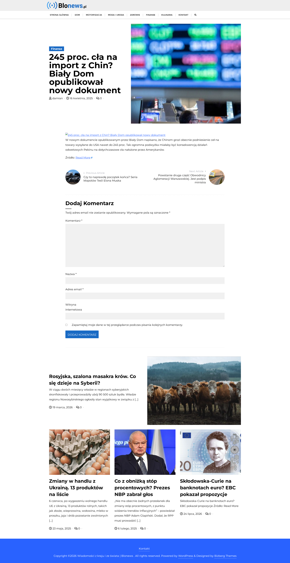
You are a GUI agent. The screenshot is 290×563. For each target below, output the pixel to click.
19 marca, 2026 (62, 407)
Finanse (56, 49)
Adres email (74, 289)
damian (58, 98)
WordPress (185, 556)
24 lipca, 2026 (193, 514)
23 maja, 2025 (62, 528)
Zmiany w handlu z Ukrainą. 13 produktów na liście (76, 487)
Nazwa (71, 274)
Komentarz (73, 220)
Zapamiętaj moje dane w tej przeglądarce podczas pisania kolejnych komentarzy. (127, 325)
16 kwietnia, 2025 (81, 98)
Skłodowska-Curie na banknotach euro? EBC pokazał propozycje (208, 487)
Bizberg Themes (225, 556)
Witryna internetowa (73, 307)
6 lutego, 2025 (127, 528)
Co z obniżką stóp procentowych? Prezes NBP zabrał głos (142, 487)
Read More (83, 157)
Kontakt (144, 548)
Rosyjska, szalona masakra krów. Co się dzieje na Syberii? (92, 379)
